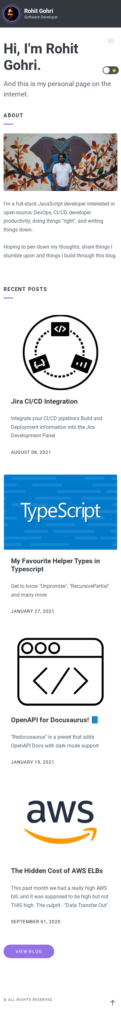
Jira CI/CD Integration (44, 401)
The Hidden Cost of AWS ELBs (57, 871)
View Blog (28, 951)
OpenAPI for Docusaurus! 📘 (55, 720)
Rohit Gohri (38, 11)
